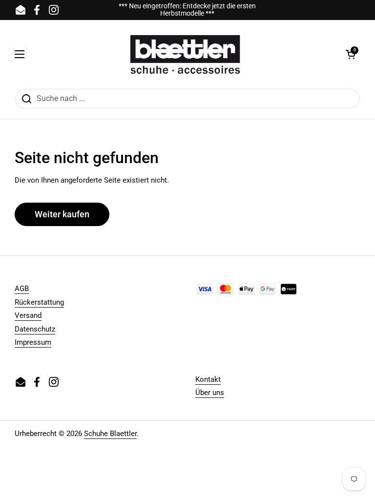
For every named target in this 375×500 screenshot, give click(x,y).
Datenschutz (35, 329)
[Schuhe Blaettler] (185, 54)
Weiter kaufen (62, 214)
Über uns (209, 392)
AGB (22, 288)
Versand (28, 315)
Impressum (33, 342)
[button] (350, 54)
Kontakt (208, 379)
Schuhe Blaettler (110, 433)
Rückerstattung (39, 302)
